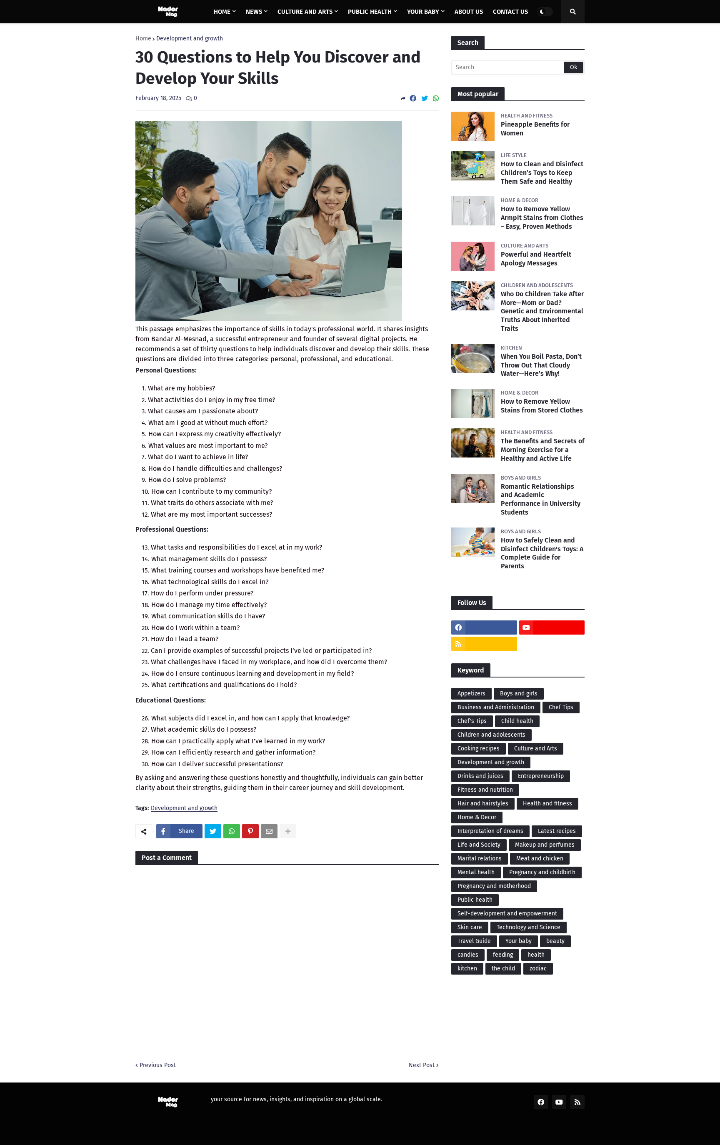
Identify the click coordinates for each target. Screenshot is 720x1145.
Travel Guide (474, 941)
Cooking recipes (479, 748)
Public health (475, 899)
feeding (503, 954)
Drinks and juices (480, 776)
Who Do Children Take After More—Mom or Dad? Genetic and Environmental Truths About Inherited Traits (542, 311)
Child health (517, 721)
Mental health (476, 872)
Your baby (518, 941)
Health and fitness (547, 803)
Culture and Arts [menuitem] (305, 11)
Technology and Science (528, 927)
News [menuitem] (254, 11)
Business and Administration (496, 707)
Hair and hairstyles (483, 803)
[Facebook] (413, 98)
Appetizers (471, 693)
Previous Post (158, 1065)
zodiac (538, 968)
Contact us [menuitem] (510, 11)
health (536, 954)
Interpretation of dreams (490, 831)
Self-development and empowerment (507, 913)
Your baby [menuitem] (423, 11)
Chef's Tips (472, 721)
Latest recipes (557, 831)
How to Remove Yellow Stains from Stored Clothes (542, 406)
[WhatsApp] (436, 98)
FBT (260, 1133)
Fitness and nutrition (485, 789)
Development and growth (189, 39)
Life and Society (479, 844)
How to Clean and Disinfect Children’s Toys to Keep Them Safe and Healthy (542, 172)
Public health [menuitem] (370, 11)
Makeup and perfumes (545, 844)
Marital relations (480, 858)
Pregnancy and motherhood (494, 886)
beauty (555, 941)
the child (503, 968)
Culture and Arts (535, 748)
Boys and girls (519, 693)
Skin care (470, 927)
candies (468, 954)
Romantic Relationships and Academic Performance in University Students (540, 499)
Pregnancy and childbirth (542, 872)
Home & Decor (477, 817)
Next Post (422, 1065)
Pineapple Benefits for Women (535, 128)
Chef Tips (561, 707)
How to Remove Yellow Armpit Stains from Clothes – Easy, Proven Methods (542, 217)
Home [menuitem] (222, 11)
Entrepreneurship (541, 776)
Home (143, 39)
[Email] (269, 831)
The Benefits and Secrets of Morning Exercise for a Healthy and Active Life (543, 449)
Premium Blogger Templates (204, 1133)
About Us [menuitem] (469, 11)
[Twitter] (424, 98)
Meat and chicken (539, 858)
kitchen (467, 968)
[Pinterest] (250, 831)
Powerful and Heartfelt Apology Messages (536, 258)
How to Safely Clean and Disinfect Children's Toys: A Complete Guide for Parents (542, 553)
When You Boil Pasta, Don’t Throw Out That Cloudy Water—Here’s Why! (541, 365)
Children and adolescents (491, 734)
